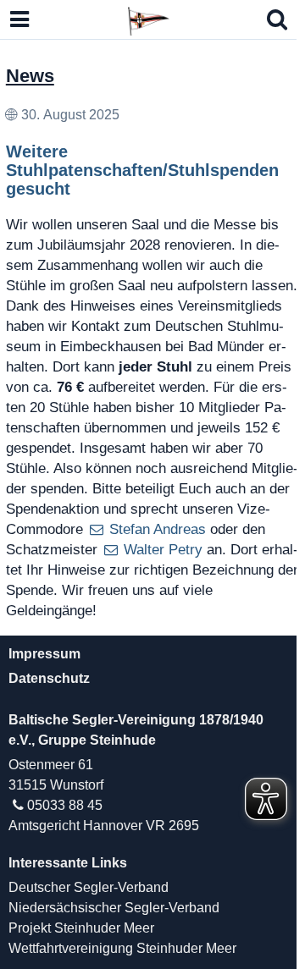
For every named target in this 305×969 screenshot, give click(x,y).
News (30, 75)
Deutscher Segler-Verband (88, 887)
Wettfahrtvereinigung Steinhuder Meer (122, 948)
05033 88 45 (65, 805)
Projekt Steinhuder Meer (81, 928)
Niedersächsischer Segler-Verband (113, 907)
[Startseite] (148, 19)
